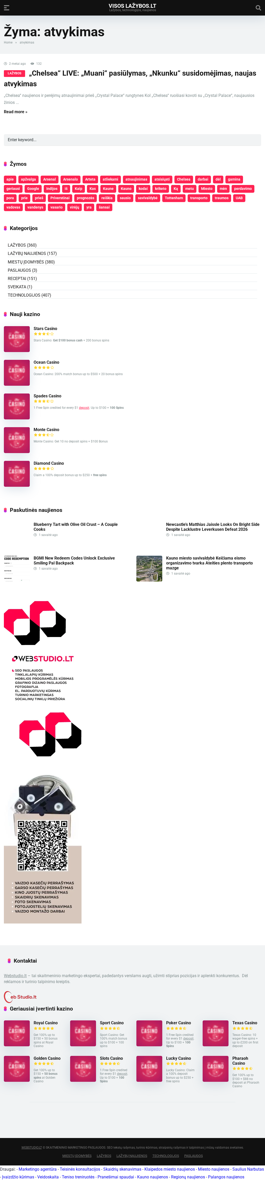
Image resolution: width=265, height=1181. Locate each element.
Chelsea (183, 179)
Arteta (90, 179)
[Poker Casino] (149, 1044)
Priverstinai (60, 198)
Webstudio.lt (15, 975)
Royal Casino (46, 1022)
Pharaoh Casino (240, 1061)
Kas (93, 189)
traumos (222, 198)
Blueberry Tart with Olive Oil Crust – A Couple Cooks (76, 527)
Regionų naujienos (188, 1177)
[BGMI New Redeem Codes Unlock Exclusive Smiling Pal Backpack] (17, 580)
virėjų (74, 207)
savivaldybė (148, 198)
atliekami (110, 179)
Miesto (206, 189)
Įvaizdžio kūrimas (18, 1177)
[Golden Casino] (17, 1080)
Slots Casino (111, 1058)
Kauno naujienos (152, 1177)
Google (33, 189)
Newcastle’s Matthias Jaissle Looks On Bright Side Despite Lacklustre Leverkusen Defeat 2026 (213, 527)
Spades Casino (47, 395)
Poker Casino (178, 1022)
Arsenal (49, 179)
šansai (104, 207)
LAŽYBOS (14, 73)
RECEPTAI (17, 278)
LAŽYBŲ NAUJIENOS (27, 253)
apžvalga (28, 179)
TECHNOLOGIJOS (24, 295)
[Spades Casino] (17, 418)
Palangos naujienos (226, 1177)
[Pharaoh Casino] (216, 1080)
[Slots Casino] (83, 1080)
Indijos (51, 189)
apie (10, 179)
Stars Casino (45, 328)
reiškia (107, 198)
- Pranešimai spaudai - (116, 1177)
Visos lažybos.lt (132, 6)
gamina (234, 179)
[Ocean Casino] (17, 384)
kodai (143, 189)
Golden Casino (47, 1058)
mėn (223, 189)
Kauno (126, 189)
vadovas (13, 207)
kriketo (160, 189)
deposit (84, 408)
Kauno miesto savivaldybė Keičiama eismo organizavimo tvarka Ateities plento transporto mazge (209, 563)
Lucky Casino (178, 1058)
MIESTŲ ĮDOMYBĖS (26, 262)
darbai (203, 179)
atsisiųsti (162, 179)
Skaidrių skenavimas (122, 1169)
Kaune (108, 189)
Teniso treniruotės (78, 1177)
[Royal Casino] (17, 1044)
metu (189, 189)
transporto (199, 198)
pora (10, 198)
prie (24, 198)
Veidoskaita (48, 1177)
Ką (176, 189)
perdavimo (243, 189)
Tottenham (174, 198)
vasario (56, 207)
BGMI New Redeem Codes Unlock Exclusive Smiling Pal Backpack (74, 561)
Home (8, 42)
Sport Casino (112, 1022)
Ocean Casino (46, 362)
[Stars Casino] (17, 350)
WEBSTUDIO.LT (31, 1147)
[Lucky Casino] (149, 1080)
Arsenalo (70, 179)
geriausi (13, 189)
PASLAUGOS (19, 270)
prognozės (85, 198)
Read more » (15, 111)
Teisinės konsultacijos (80, 1169)
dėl (218, 179)
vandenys (35, 207)
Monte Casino (46, 429)
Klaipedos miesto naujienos (169, 1169)
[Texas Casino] (216, 1044)
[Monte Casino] (17, 451)
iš (66, 189)
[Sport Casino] (83, 1044)
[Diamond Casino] (17, 485)
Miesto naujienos (213, 1169)
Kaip (78, 189)
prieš (39, 198)
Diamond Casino (49, 463)
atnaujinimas (136, 179)
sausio (125, 198)
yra (89, 207)
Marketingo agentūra (38, 1169)
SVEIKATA (17, 286)
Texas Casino (244, 1022)
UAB (239, 198)
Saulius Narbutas (248, 1169)
